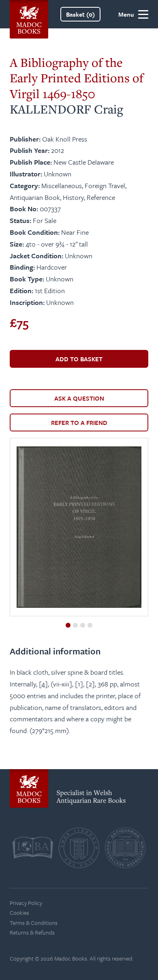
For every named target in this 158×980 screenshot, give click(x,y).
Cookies (19, 912)
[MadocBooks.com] (29, 14)
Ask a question (79, 398)
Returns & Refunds (32, 932)
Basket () (80, 14)
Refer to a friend (79, 422)
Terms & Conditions (34, 922)
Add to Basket (79, 358)
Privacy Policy (26, 903)
